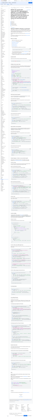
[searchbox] (4, 6)
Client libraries (14, 2)
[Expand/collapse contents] (14, 21)
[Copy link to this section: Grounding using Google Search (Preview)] (23, 303)
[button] (4, 178)
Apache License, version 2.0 (26, 392)
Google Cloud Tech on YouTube (29, 410)
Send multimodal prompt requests (18, 160)
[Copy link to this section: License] (14, 390)
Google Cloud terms (20, 413)
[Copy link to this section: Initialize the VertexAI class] (21, 64)
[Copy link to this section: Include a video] (15, 196)
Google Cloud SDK (5, 2)
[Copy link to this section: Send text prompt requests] (21, 94)
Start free (30, 2)
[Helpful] (29, 7)
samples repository (27, 33)
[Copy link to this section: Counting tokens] (17, 286)
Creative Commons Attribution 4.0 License (27, 399)
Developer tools (17, 7)
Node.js (10, 2)
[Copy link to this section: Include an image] (16, 162)
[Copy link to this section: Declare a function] (17, 219)
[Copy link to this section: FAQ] (13, 372)
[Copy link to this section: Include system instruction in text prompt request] (26, 360)
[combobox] (17, 0)
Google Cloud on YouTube (28, 409)
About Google (10, 413)
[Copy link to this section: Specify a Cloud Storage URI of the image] (21, 166)
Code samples (22, 408)
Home (11, 7)
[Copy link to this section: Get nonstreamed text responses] (21, 113)
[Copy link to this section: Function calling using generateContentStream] (25, 270)
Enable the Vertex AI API (15, 43)
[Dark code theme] (30, 48)
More (9, 0)
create (15, 41)
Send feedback (21, 396)
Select (13, 41)
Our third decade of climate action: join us (14, 414)
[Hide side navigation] (7, 415)
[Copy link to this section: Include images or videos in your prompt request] (28, 158)
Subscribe (25, 415)
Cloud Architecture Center (23, 409)
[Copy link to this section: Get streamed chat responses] (20, 131)
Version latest (13, 27)
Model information (28, 35)
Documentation (14, 7)
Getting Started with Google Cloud (23, 407)
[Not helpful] (30, 7)
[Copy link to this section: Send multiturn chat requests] (21, 126)
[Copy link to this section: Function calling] (16, 213)
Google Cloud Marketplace (10, 408)
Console (23, 0)
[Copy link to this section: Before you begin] (17, 38)
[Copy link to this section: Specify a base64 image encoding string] (21, 181)
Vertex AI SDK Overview (24, 53)
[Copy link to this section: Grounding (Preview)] (18, 297)
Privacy (13, 413)
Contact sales (10, 409)
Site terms (16, 413)
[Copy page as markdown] (13, 19)
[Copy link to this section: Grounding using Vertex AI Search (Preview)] (24, 323)
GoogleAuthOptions (26, 51)
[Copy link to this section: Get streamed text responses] (20, 98)
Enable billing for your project (15, 42)
